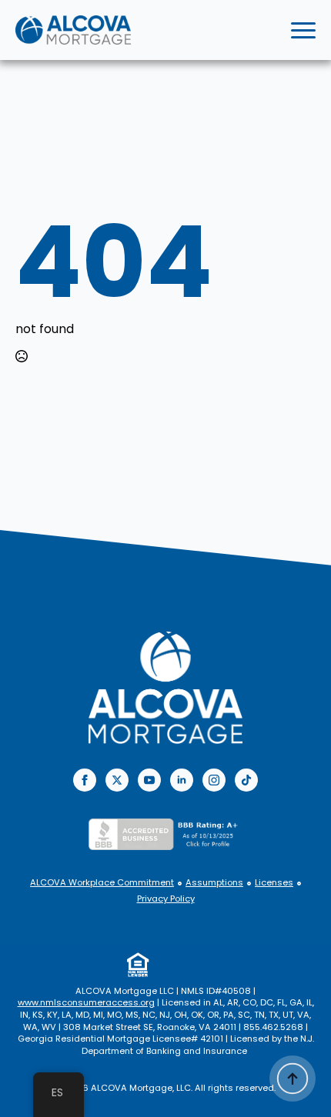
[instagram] (214, 780)
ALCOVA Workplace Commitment (102, 883)
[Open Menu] (303, 30)
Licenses (274, 883)
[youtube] (149, 780)
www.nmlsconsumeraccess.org (86, 1002)
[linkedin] (181, 780)
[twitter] (117, 780)
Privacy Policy (166, 899)
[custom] (246, 780)
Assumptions (214, 883)
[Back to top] (292, 1078)
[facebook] (84, 780)
